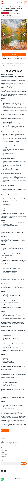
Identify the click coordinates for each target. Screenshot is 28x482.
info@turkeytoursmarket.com (14, 445)
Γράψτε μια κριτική (4, 430)
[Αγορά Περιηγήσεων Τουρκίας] (4, 2)
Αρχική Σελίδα (4, 6)
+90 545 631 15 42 (7, 443)
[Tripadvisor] (5, 471)
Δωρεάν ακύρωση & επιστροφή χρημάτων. (11, 56)
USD (17, 2)
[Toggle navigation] (25, 3)
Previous (4, 34)
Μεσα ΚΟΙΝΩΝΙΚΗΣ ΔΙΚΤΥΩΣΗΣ (8, 468)
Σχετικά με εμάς (4, 454)
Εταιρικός (3, 448)
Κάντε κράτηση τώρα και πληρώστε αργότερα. (11, 62)
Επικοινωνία (3, 456)
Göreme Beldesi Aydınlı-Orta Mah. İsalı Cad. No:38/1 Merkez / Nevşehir (13, 441)
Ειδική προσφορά (5, 13)
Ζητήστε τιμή (14, 54)
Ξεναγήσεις (3, 452)
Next (24, 34)
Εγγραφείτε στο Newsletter (7, 460)
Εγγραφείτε (23, 463)
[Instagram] (2, 471)
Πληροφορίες (4, 438)
